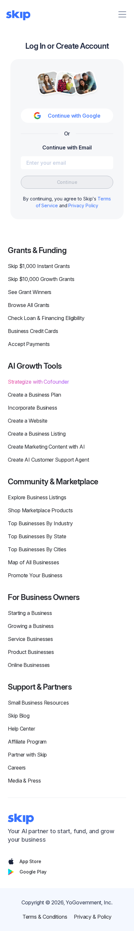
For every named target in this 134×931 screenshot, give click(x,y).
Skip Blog (19, 715)
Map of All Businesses (33, 562)
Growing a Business (31, 626)
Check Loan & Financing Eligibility (46, 318)
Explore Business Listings (37, 497)
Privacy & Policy (93, 916)
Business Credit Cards (33, 331)
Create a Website (27, 420)
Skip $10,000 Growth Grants (41, 279)
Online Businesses (29, 665)
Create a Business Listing (37, 433)
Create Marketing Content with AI (46, 446)
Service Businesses (30, 639)
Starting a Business (30, 613)
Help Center (21, 728)
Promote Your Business (35, 575)
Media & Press (24, 780)
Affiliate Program (27, 741)
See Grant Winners (29, 292)
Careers (17, 767)
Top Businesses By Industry (40, 523)
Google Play (33, 871)
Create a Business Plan (34, 394)
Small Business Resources (38, 702)
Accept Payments (29, 344)
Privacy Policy (83, 205)
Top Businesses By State (37, 536)
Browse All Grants (28, 305)
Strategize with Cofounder (38, 381)
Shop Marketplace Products (40, 510)
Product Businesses (31, 652)
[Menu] (122, 14)
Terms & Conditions (44, 916)
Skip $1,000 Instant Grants (39, 266)
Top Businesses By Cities (37, 549)
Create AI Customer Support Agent (48, 459)
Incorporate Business (32, 407)
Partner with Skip (27, 754)
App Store (30, 861)
